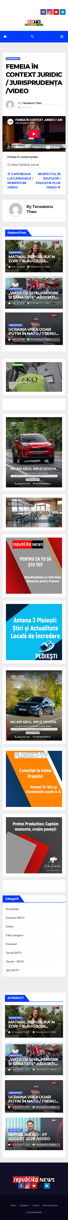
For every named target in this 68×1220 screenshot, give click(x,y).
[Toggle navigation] (62, 37)
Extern (10, 926)
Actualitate (12, 909)
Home (13, 1205)
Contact (35, 1205)
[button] (32, 36)
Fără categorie (14, 935)
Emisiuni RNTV (13, 58)
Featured (11, 944)
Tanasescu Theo (32, 103)
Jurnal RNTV (14, 952)
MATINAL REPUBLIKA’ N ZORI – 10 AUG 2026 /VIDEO (31, 260)
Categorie (24, 1205)
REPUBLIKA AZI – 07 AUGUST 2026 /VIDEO (29, 1136)
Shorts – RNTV (15, 961)
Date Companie (50, 1205)
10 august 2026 (20, 1032)
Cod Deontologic (34, 1212)
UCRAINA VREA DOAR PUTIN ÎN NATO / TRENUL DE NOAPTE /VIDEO (33, 333)
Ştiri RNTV (12, 970)
